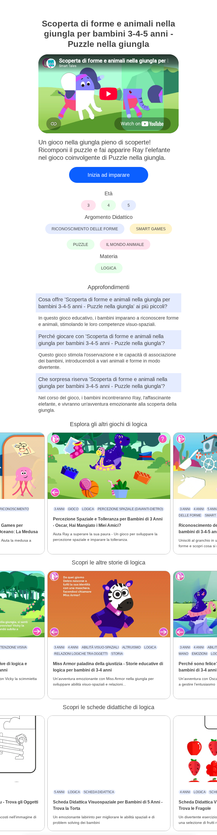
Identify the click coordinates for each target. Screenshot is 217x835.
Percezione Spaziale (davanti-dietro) (130, 509)
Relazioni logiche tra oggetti (80, 654)
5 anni (59, 792)
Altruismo (131, 647)
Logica (88, 509)
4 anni (199, 509)
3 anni (59, 509)
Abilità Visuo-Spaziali (100, 647)
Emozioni (199, 654)
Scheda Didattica (99, 792)
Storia (117, 654)
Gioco (73, 509)
